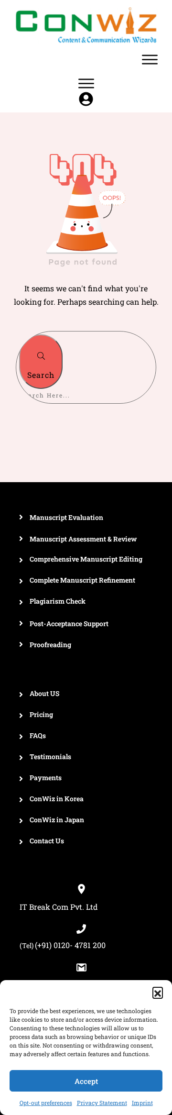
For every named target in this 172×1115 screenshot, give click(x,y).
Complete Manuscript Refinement (82, 580)
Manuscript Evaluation (66, 517)
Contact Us (47, 840)
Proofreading (50, 644)
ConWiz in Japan (57, 819)
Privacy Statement (102, 1102)
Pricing (41, 714)
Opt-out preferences (46, 1102)
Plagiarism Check (58, 601)
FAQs (38, 735)
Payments (46, 777)
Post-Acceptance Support (69, 623)
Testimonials (50, 756)
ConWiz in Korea (57, 798)
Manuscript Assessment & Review (83, 538)
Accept (86, 1081)
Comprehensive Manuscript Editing (86, 558)
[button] (157, 992)
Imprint (142, 1102)
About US (44, 693)
